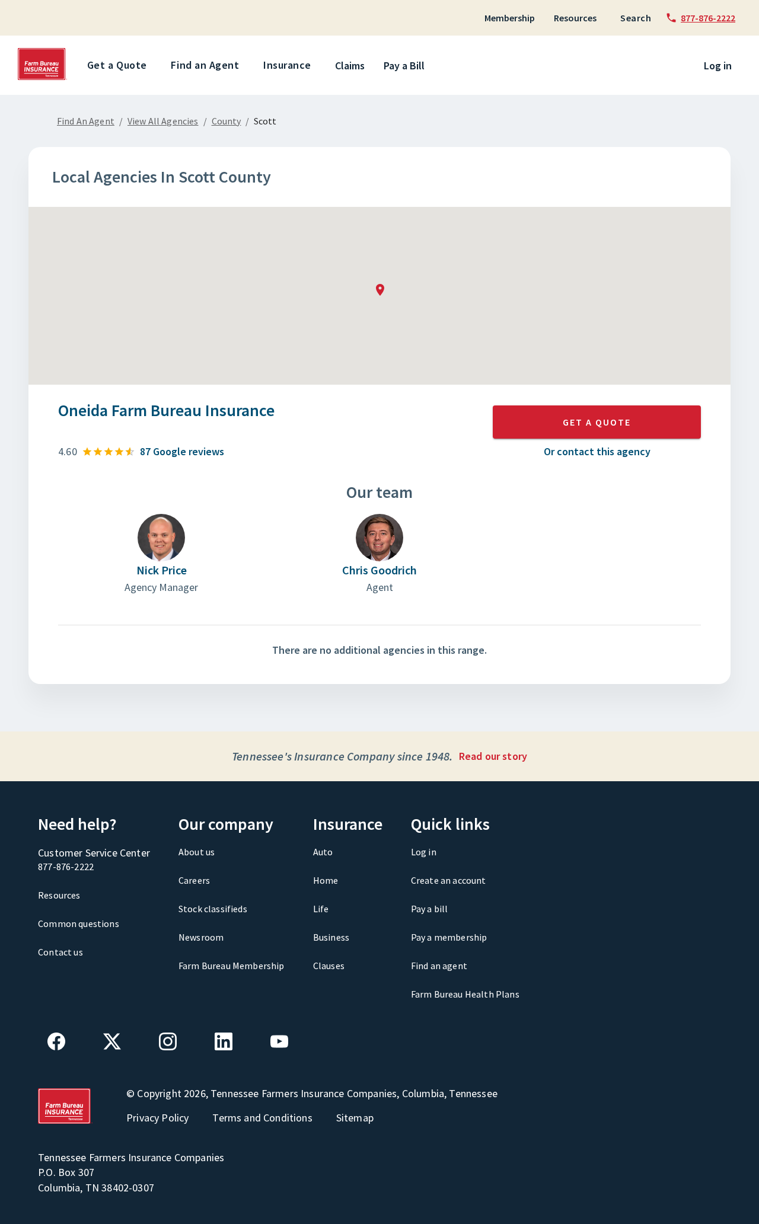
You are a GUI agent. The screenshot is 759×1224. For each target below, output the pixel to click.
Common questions (78, 923)
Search (635, 18)
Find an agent (439, 965)
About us (196, 852)
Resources (575, 18)
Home (326, 880)
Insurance (287, 65)
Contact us (60, 952)
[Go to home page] (43, 77)
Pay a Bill (404, 65)
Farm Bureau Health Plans (465, 994)
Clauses (329, 965)
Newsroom (201, 937)
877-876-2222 (66, 867)
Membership (509, 18)
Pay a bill (429, 909)
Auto (323, 852)
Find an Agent (205, 65)
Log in (718, 65)
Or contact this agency (597, 451)
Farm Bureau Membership (231, 965)
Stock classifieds (212, 909)
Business (331, 937)
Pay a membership (449, 937)
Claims (350, 65)
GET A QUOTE (597, 422)
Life (321, 909)
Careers (194, 880)
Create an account (448, 880)
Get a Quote (117, 65)
